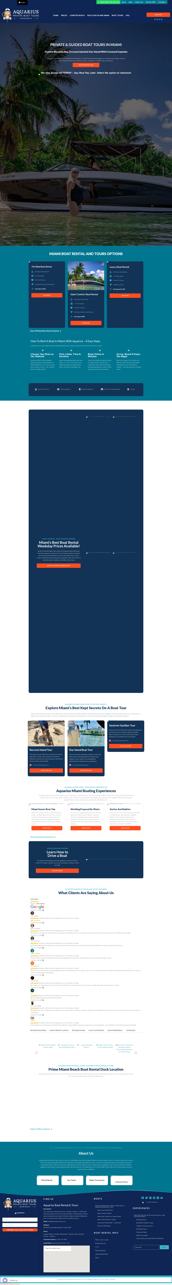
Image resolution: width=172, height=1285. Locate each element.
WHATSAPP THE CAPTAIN (109, 2)
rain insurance (104, 369)
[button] (166, 2)
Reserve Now (47, 828)
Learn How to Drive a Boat (57, 854)
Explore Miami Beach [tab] (115, 1030)
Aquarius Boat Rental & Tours (60, 1205)
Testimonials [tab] (130, 1030)
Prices (64, 15)
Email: (45, 1221)
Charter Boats (77, 15)
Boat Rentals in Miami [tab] (38, 1030)
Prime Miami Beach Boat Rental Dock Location (86, 1069)
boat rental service (68, 61)
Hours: (45, 1231)
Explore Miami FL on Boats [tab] (59, 1030)
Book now (158, 14)
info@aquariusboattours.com (57, 1221)
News (130, 2)
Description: (47, 1209)
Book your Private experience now (58, 565)
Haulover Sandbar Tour (122, 725)
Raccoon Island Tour (41, 749)
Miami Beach (50, 284)
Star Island (91, 714)
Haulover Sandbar (132, 732)
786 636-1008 (150, 2)
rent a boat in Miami (43, 346)
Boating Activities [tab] (78, 1030)
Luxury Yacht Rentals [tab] (96, 1030)
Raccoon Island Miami (98, 15)
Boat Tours (117, 15)
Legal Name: (47, 1243)
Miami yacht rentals (113, 58)
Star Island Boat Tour (81, 749)
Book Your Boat (5, 1284)
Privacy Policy (104, 1279)
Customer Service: (49, 1239)
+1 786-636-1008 (61, 1239)
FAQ (127, 15)
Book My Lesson (57, 870)
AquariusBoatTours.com (38, 365)
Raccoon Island (82, 714)
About (124, 2)
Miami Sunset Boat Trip (43, 809)
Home (55, 15)
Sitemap (112, 1279)
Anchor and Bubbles (120, 809)
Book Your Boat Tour (86, 65)
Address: (46, 1225)
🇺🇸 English (161, 2)
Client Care (139, 2)
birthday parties (40, 369)
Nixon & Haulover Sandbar (103, 714)
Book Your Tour (46, 770)
